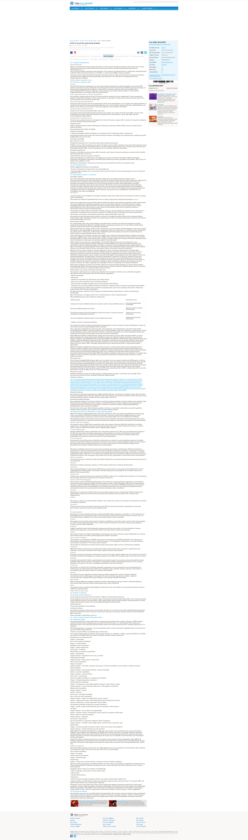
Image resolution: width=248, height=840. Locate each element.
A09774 (163, 47)
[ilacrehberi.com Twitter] (75, 837)
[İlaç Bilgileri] (165, 42)
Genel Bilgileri (94, 59)
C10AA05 (164, 64)
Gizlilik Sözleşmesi (75, 824)
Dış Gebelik (160, 104)
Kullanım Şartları (75, 818)
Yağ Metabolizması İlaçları (91, 47)
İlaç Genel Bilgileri (108, 818)
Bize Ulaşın (73, 822)
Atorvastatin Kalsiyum (107, 47)
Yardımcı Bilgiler (75, 826)
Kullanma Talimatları (109, 820)
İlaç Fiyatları (140, 820)
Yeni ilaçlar (139, 824)
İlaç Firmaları (107, 824)
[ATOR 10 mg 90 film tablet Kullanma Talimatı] (71, 53)
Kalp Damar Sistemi (76, 47)
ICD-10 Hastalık (141, 826)
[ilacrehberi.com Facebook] (71, 837)
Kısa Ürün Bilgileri (108, 822)
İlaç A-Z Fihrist (140, 822)
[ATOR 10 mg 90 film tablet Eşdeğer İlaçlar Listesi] (162, 86)
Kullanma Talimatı (114, 59)
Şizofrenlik (160, 116)
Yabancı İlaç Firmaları (109, 826)
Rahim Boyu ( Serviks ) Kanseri (87, 801)
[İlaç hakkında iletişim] (138, 53)
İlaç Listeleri (140, 818)
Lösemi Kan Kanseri (122, 801)
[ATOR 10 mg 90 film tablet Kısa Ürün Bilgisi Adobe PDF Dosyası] (75, 53)
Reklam (72, 820)
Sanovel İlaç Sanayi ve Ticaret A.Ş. (159, 44)
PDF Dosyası (104, 59)
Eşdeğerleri (84, 59)
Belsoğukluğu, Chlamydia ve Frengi (166, 94)
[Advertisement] (124, 24)
